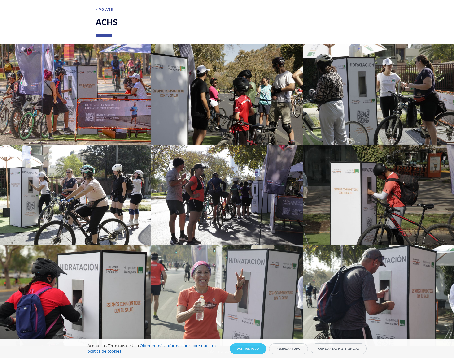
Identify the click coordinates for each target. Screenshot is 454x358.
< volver (104, 9)
